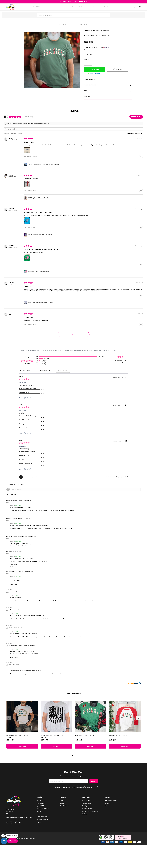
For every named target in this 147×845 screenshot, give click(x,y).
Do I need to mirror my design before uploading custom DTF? (21, 536)
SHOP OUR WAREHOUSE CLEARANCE (74, 1)
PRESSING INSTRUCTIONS (107, 85)
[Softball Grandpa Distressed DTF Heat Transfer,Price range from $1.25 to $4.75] (56, 716)
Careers (62, 803)
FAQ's (106, 806)
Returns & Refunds (87, 808)
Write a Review (62, 370)
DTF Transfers (40, 803)
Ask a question (105, 35)
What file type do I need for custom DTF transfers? (18, 518)
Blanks (38, 814)
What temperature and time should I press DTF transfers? (20, 571)
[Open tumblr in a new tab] (15, 822)
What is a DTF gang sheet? (12, 664)
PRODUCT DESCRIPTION (107, 79)
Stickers (39, 822)
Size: (86, 50)
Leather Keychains (42, 816)
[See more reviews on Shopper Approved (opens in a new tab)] (30, 398)
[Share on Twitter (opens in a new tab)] (28, 398)
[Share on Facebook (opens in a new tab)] (25, 398)
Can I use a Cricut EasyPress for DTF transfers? (17, 591)
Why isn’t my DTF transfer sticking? (14, 551)
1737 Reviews (29, 363)
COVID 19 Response (65, 806)
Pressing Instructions (111, 800)
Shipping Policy (86, 806)
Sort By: (129, 133)
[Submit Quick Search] (108, 15)
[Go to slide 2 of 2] (74, 755)
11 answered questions (91, 35)
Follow (7, 502)
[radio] (73, 356)
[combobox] (73, 15)
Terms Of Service (86, 803)
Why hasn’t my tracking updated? (14, 627)
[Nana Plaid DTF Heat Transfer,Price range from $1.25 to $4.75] (125, 716)
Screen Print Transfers (43, 808)
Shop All (39, 800)
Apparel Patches (41, 806)
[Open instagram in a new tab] (11, 822)
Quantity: (87, 59)
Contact (107, 803)
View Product (22, 746)
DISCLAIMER (107, 97)
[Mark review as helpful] (141, 156)
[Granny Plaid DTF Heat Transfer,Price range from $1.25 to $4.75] (90, 716)
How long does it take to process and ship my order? (19, 609)
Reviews (84, 814)
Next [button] (107, 2)
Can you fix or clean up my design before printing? (18, 500)
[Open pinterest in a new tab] (19, 822)
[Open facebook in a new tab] (7, 822)
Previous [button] (40, 2)
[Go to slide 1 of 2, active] (72, 755)
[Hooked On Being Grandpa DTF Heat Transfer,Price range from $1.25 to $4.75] (22, 716)
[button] (108, 47)
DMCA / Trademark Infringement (90, 811)
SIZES (107, 91)
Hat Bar (39, 811)
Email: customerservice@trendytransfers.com (19, 817)
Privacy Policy (86, 800)
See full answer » (14, 564)
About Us (62, 800)
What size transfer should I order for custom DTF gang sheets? (21, 645)
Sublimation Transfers (42, 819)
